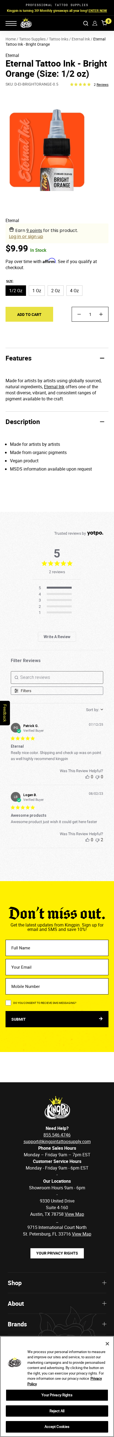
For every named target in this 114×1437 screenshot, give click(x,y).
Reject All (57, 1410)
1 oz (36, 291)
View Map (81, 1234)
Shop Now (92, 10)
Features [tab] (19, 358)
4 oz (74, 291)
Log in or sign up (26, 236)
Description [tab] (23, 421)
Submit (19, 1019)
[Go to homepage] (22, 23)
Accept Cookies (57, 1426)
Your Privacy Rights (57, 1253)
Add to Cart (29, 314)
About (16, 1303)
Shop (15, 1283)
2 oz (55, 291)
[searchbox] (57, 677)
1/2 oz (15, 291)
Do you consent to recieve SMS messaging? (44, 1002)
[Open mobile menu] (11, 23)
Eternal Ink (54, 387)
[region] (57, 1386)
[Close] (107, 1344)
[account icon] (94, 23)
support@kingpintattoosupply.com (57, 1141)
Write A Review (57, 637)
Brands (17, 1324)
